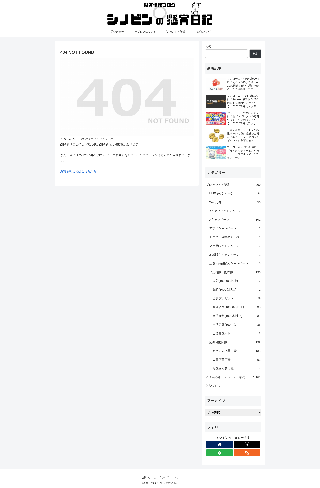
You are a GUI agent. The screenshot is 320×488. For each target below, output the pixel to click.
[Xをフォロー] (247, 444)
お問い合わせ (149, 477)
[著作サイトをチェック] (219, 444)
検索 (208, 46)
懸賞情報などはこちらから (78, 171)
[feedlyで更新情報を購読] (219, 452)
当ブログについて (169, 477)
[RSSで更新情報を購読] (247, 452)
